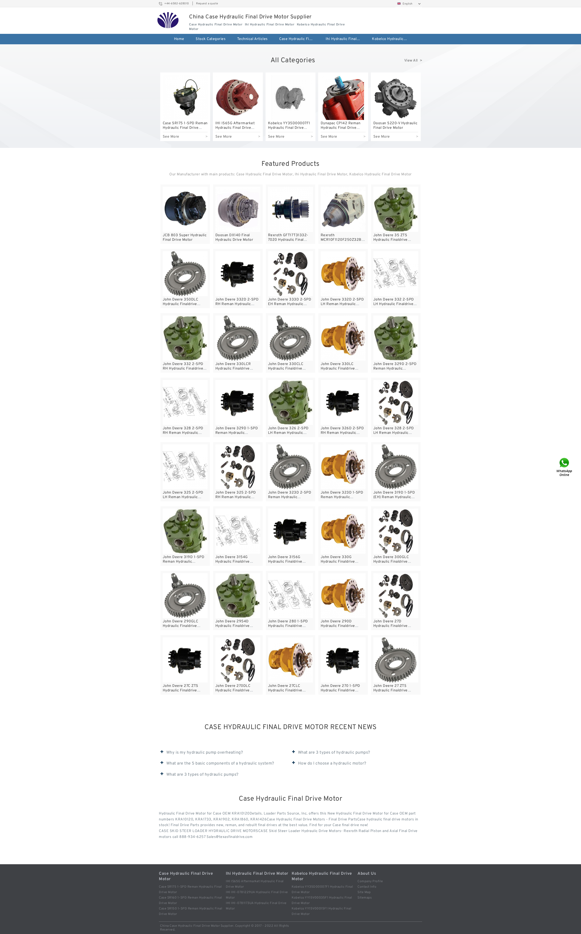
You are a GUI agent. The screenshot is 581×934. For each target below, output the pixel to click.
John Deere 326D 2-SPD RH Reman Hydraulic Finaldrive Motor (342, 433)
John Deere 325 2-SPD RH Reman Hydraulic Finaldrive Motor (235, 497)
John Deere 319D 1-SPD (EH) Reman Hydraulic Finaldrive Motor (394, 497)
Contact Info (366, 887)
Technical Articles (252, 39)
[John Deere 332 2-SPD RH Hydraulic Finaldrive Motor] (185, 337)
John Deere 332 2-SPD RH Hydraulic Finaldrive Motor (183, 368)
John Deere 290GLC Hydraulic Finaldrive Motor (180, 626)
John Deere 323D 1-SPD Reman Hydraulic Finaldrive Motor (342, 497)
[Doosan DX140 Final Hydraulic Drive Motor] (237, 209)
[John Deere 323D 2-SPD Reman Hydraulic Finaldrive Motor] (290, 466)
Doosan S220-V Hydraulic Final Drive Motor (395, 125)
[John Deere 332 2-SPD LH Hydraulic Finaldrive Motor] (395, 273)
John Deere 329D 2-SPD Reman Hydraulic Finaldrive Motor (395, 368)
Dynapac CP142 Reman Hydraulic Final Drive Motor (341, 128)
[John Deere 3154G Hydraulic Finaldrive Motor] (237, 531)
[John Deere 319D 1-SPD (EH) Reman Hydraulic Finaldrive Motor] (395, 466)
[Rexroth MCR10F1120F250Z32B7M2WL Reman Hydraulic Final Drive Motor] (343, 209)
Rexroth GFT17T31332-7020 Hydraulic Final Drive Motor (288, 240)
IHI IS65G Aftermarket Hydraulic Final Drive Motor (235, 128)
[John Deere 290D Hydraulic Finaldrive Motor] (343, 595)
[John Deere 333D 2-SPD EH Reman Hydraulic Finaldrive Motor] (290, 273)
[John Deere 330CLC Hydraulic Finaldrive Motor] (290, 337)
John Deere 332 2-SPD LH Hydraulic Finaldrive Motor (393, 304)
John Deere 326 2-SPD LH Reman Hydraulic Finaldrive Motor (288, 433)
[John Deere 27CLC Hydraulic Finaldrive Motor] (290, 659)
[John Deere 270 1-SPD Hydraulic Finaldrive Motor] (343, 659)
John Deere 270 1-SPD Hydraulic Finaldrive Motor (340, 690)
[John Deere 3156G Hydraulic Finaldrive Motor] (290, 531)
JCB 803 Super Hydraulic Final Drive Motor (185, 237)
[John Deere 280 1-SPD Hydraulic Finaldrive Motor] (290, 595)
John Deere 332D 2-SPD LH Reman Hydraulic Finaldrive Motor (342, 304)
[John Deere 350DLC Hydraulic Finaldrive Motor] (185, 273)
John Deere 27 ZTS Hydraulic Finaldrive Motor (390, 690)
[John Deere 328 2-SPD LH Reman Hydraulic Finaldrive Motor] (395, 402)
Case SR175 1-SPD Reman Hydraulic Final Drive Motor (185, 128)
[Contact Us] (564, 467)
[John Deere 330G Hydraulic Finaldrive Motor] (343, 531)
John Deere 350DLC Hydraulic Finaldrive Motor (180, 304)
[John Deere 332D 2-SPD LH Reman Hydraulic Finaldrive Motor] (343, 273)
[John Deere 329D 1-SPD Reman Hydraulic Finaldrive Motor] (237, 402)
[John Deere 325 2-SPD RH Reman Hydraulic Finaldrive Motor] (237, 466)
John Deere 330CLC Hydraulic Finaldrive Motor (285, 368)
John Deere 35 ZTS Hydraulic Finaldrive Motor (390, 240)
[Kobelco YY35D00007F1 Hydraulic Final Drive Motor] (290, 97)
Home (179, 39)
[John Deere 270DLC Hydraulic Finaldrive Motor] (237, 659)
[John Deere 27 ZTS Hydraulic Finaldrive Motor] (395, 659)
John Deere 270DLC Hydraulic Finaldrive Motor (233, 690)
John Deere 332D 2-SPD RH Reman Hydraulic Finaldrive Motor (237, 304)
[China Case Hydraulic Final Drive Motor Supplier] (168, 20)
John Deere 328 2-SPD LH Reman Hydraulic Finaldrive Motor (393, 433)
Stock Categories (211, 39)
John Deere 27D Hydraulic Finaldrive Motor (390, 626)
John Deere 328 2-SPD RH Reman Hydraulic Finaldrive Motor (183, 433)
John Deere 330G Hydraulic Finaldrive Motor (338, 562)
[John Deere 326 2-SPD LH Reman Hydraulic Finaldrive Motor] (290, 402)
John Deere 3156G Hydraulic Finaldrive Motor (285, 562)
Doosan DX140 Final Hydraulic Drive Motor (234, 237)
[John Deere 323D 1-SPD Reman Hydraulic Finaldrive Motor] (343, 466)
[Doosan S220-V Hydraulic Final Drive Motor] (395, 97)
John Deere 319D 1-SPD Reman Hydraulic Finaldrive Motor (183, 562)
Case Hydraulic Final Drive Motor (299, 39)
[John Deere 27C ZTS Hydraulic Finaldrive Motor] (185, 659)
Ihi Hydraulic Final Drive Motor (346, 39)
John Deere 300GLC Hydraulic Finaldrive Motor (391, 562)
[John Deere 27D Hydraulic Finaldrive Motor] (395, 595)
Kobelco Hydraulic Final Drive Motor (392, 39)
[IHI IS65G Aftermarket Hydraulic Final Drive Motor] (237, 97)
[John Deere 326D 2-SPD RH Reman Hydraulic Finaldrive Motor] (343, 402)
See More (171, 136)
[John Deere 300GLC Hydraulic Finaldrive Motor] (395, 531)
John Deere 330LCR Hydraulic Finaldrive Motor (233, 368)
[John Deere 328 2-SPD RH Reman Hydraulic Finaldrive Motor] (185, 402)
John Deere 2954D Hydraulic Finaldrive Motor (232, 626)
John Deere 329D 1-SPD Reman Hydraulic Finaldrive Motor (236, 433)
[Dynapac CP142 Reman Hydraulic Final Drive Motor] (343, 97)
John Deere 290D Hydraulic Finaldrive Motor (338, 626)
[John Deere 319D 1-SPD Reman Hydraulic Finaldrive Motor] (185, 531)
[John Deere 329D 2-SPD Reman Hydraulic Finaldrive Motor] (395, 337)
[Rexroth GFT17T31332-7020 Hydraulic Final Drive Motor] (290, 209)
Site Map (364, 892)
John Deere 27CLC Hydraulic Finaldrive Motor (285, 690)
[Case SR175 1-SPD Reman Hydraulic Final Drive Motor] (185, 97)
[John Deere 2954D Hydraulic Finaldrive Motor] (237, 595)
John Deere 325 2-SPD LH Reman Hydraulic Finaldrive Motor (183, 497)
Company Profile (370, 881)
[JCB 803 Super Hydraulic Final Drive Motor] (185, 209)
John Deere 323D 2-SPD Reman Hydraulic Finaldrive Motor (289, 497)
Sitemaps (364, 898)
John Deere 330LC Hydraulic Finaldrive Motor (338, 368)
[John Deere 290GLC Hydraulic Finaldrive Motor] (185, 595)
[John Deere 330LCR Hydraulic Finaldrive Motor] (237, 337)
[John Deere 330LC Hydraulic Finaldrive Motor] (343, 337)
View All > (413, 60)
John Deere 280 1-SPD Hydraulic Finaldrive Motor (288, 626)
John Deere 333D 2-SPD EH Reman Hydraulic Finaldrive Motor (289, 304)
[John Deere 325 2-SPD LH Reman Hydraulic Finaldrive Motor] (185, 466)
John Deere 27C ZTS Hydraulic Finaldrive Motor (180, 690)
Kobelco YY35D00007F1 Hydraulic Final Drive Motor (289, 128)
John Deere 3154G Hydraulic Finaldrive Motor (232, 562)
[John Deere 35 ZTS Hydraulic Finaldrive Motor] (395, 209)
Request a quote (207, 3)
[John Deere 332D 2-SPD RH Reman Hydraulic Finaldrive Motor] (237, 273)
